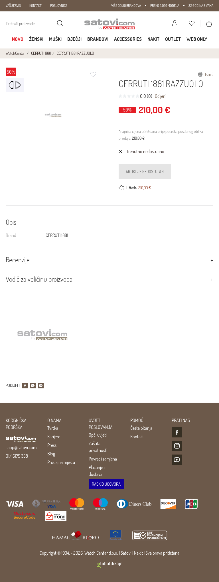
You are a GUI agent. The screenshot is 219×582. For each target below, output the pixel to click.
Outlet (173, 39)
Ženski (36, 39)
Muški (55, 39)
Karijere (53, 436)
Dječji (74, 39)
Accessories (128, 39)
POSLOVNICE (58, 5)
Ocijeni (160, 96)
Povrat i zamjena (103, 459)
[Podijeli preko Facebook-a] (25, 385)
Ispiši (208, 74)
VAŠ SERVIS (13, 5)
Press (51, 445)
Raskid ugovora (106, 484)
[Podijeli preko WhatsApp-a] (33, 385)
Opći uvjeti (98, 435)
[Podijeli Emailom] (41, 385)
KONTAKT (35, 5)
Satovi (126, 553)
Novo (17, 39)
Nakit (153, 39)
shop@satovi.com (21, 447)
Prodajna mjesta (61, 462)
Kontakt (137, 436)
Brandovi (97, 39)
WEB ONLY (196, 39)
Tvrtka (52, 428)
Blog (51, 454)
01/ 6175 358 (17, 456)
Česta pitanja (141, 428)
